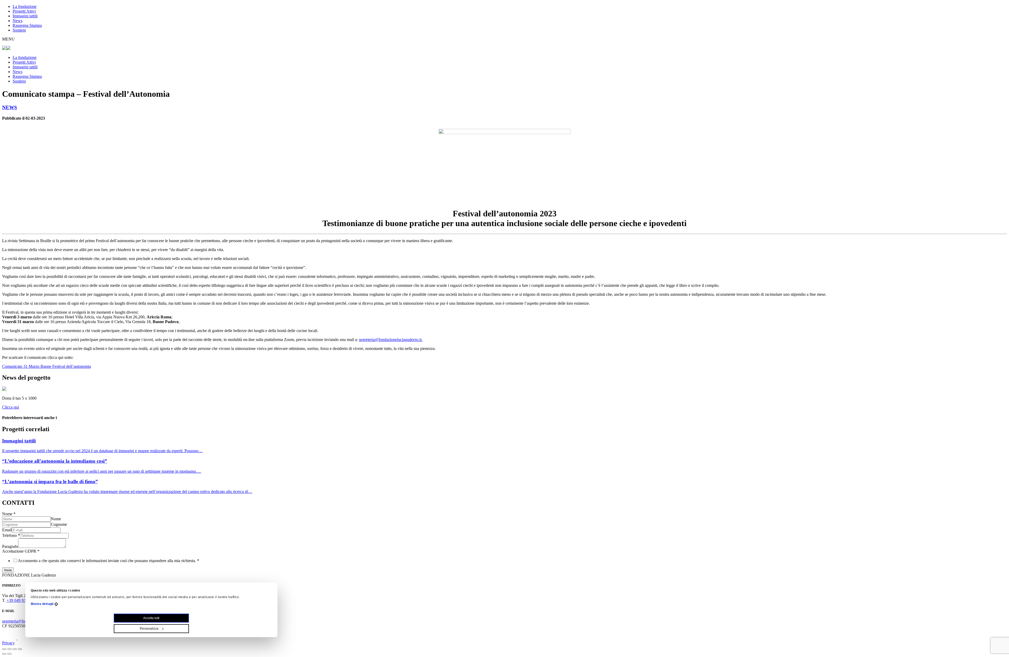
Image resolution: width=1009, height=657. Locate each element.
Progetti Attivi (24, 11)
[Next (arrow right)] (9, 654)
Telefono (11, 535)
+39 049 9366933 (21, 600)
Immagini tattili (25, 16)
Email (7, 530)
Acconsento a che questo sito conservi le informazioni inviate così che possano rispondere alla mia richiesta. (108, 560)
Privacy (8, 643)
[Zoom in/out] (20, 649)
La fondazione (25, 6)
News (17, 20)
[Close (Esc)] (4, 649)
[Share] (9, 649)
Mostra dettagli (42, 604)
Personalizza (149, 628)
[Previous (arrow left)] (4, 654)
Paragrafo (10, 546)
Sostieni (19, 30)
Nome (9, 514)
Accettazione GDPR (20, 551)
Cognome (59, 524)
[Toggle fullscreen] (15, 649)
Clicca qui (10, 407)
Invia (8, 570)
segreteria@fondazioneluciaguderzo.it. (391, 339)
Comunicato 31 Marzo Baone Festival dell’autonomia (46, 366)
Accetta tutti (151, 618)
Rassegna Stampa (27, 25)
